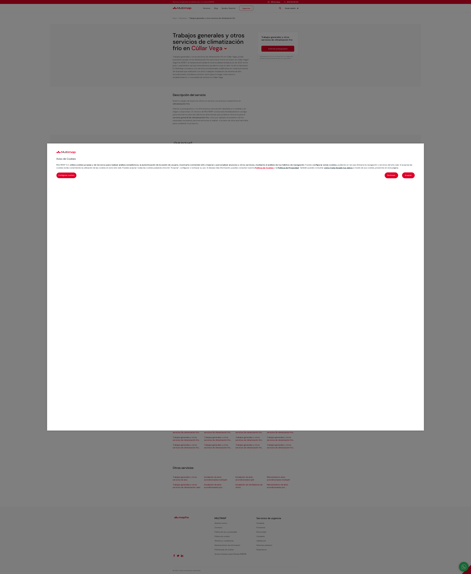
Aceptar (408, 175)
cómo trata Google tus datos (338, 168)
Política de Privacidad (288, 168)
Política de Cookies (264, 168)
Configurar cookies (66, 175)
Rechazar (391, 175)
